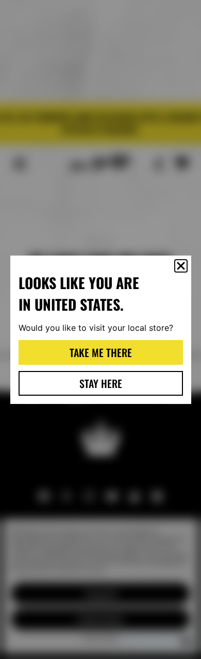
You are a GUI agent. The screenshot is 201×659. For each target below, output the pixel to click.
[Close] (181, 266)
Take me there (101, 352)
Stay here (100, 383)
